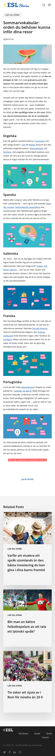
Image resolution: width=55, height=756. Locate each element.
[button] (49, 5)
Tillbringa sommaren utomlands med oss (27, 460)
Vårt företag (23, 733)
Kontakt (37, 733)
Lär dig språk (12, 15)
